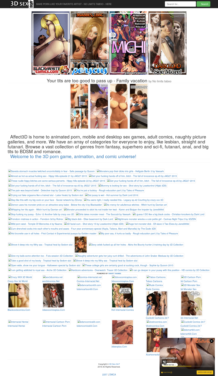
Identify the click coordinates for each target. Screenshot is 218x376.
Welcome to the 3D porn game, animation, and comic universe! (73, 156)
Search (204, 4)
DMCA (112, 374)
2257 (104, 374)
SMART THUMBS (114, 273)
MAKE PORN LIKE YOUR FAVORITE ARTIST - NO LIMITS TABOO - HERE (74, 4)
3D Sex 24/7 (114, 364)
